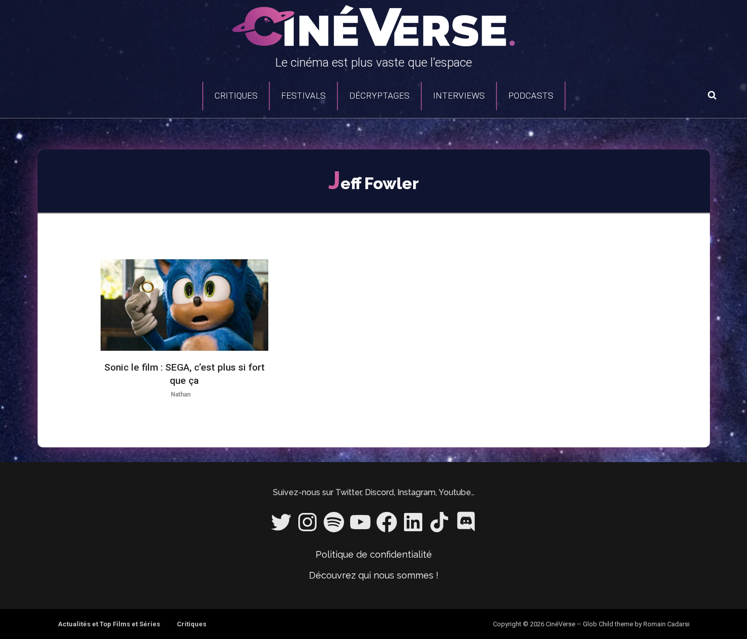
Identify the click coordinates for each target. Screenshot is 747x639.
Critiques (236, 95)
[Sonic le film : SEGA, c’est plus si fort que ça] (184, 305)
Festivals (303, 95)
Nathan (181, 394)
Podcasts (530, 95)
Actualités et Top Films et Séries (109, 624)
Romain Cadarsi (666, 624)
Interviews (459, 95)
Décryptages (379, 95)
